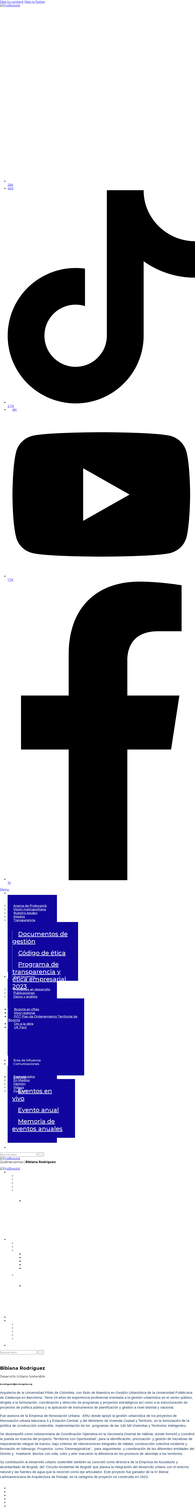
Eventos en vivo (32, 1094)
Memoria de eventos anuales (37, 1125)
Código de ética (42, 953)
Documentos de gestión (40, 937)
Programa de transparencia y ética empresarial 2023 (98, 1226)
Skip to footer (34, 2)
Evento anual (38, 1110)
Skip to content (12, 2)
